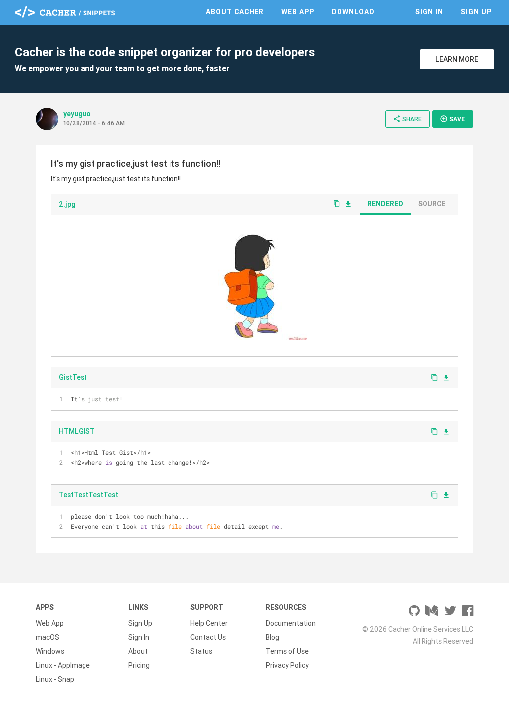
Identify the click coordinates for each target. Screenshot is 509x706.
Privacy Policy (287, 665)
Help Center (209, 623)
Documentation (291, 623)
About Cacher (235, 11)
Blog (272, 637)
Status (201, 651)
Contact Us (208, 637)
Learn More (456, 59)
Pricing (139, 665)
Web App (297, 11)
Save (452, 119)
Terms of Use (287, 651)
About (138, 651)
